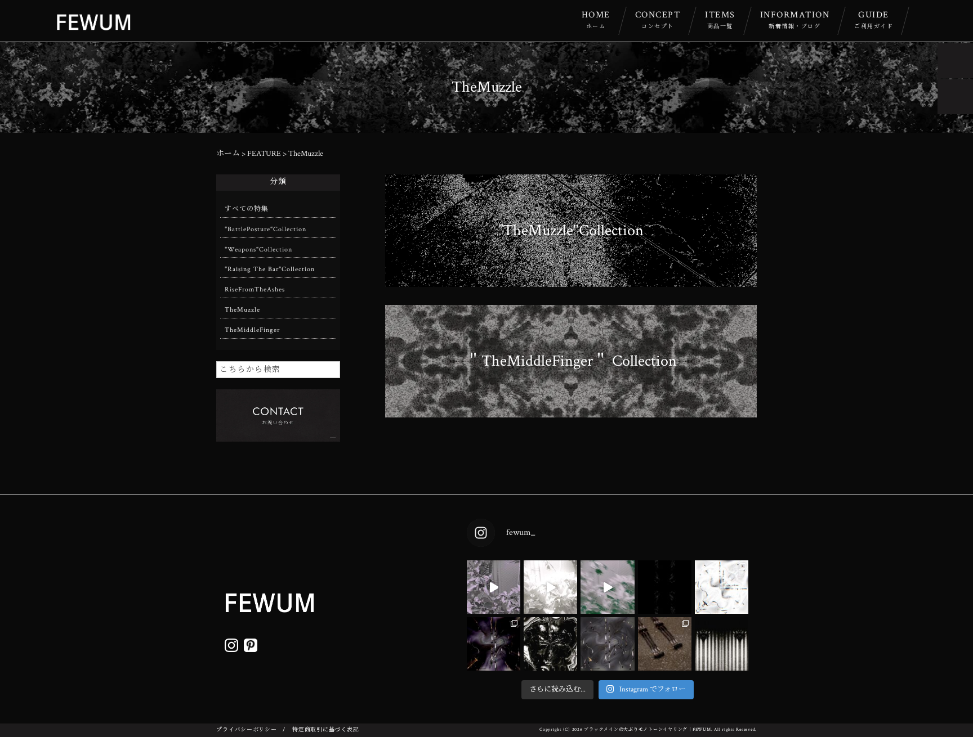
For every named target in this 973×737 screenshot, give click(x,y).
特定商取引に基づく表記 (325, 730)
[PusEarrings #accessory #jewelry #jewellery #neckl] (607, 644)
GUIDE (873, 19)
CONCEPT (658, 19)
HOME (596, 19)
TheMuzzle (242, 309)
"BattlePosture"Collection (265, 229)
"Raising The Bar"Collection (270, 269)
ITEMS (720, 19)
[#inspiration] (493, 587)
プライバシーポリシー (246, 730)
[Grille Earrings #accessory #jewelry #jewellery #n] (664, 644)
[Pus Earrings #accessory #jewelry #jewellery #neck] (721, 587)
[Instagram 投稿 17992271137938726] (550, 644)
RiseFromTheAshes (255, 289)
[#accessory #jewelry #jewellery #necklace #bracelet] (664, 587)
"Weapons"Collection (258, 249)
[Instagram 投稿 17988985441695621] (721, 644)
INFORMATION (795, 19)
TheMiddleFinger (252, 330)
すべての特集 (247, 209)
